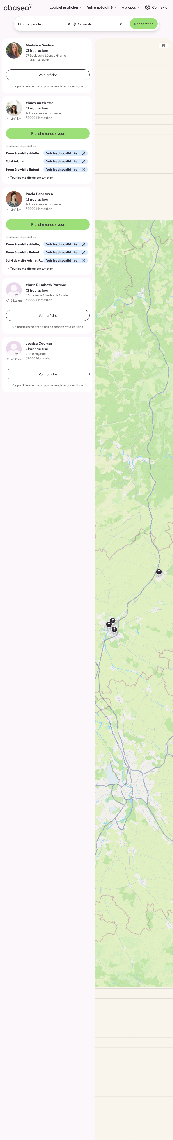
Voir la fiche (48, 75)
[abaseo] (18, 7)
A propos (129, 7)
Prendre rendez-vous (48, 133)
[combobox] (43, 24)
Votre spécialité (100, 7)
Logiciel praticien (64, 7)
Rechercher (143, 23)
